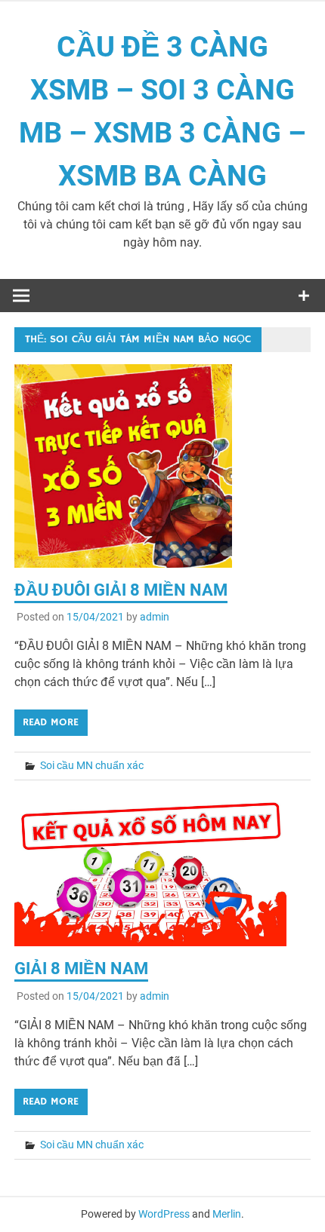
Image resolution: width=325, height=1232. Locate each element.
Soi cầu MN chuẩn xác (92, 765)
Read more (51, 722)
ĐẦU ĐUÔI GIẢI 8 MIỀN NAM (121, 590)
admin (154, 617)
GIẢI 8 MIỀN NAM (81, 968)
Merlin (226, 1214)
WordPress (164, 1214)
